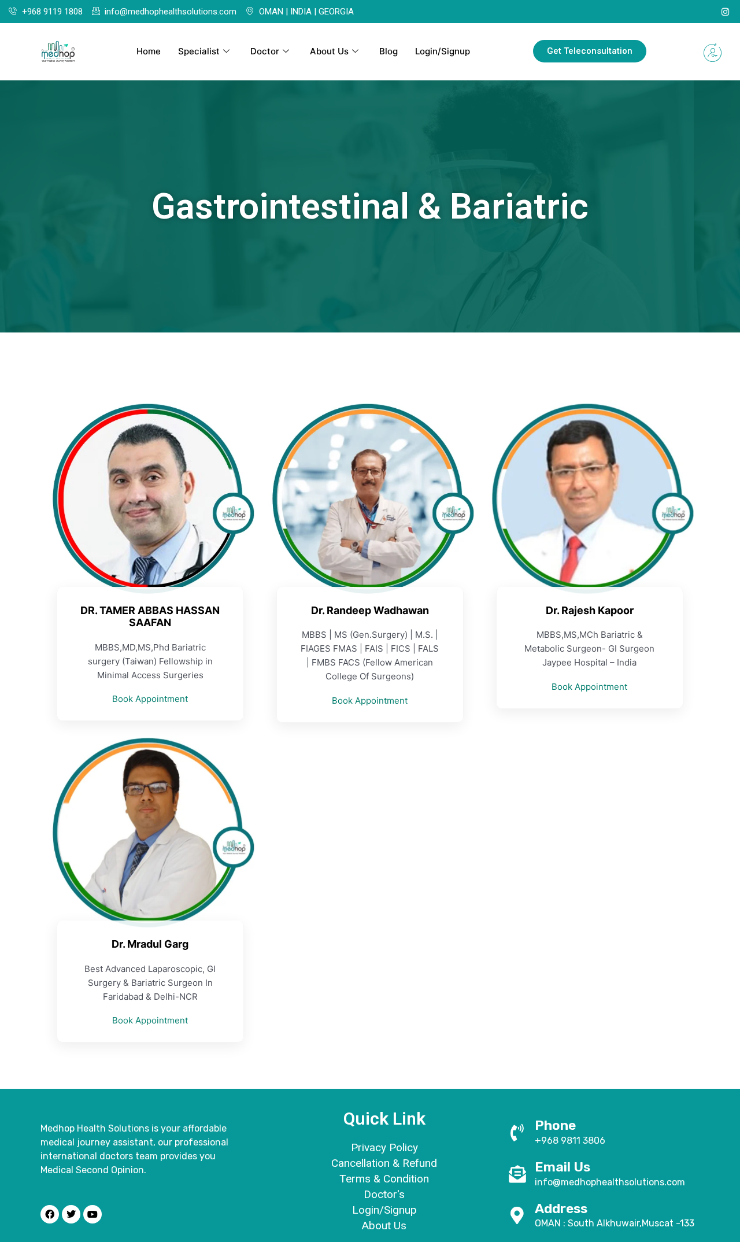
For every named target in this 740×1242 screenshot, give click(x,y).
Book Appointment (150, 698)
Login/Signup (442, 51)
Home (148, 51)
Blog (388, 51)
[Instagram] (725, 12)
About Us (329, 51)
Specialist (199, 51)
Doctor (264, 51)
